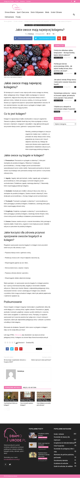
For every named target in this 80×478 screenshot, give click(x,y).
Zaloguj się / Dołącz (9, 1)
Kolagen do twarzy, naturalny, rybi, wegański (44, 25)
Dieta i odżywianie (37, 12)
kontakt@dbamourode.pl (12, 459)
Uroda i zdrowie (56, 12)
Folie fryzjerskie (59, 446)
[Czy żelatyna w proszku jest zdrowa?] (44, 397)
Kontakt (29, 1)
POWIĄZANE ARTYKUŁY (13, 387)
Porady (18, 17)
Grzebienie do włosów (61, 463)
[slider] (10, 342)
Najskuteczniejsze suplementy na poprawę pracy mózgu (43, 454)
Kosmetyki (57, 111)
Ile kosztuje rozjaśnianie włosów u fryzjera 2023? (15, 361)
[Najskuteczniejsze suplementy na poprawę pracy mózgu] (33, 454)
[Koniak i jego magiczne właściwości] (33, 445)
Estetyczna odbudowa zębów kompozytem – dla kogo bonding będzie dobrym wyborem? (64, 52)
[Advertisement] (53, 7)
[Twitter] (74, 1)
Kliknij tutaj (18, 335)
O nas (16, 1)
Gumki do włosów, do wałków (63, 466)
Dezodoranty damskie (61, 460)
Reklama (22, 1)
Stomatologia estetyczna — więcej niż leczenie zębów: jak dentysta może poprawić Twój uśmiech (65, 95)
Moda (47, 12)
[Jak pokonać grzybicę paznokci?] (33, 435)
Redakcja (31, 34)
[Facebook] (71, 1)
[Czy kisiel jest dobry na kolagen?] (11, 397)
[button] (73, 14)
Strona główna (10, 12)
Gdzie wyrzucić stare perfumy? (41, 360)
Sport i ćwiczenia (23, 12)
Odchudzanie (9, 17)
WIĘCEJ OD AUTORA (29, 387)
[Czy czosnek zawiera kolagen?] (27, 397)
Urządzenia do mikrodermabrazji (64, 443)
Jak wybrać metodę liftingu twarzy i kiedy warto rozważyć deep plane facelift (65, 82)
